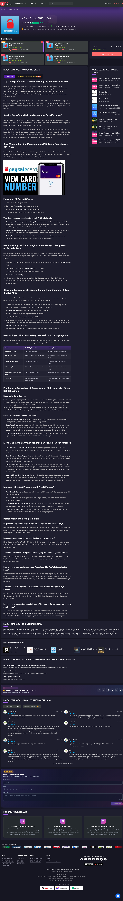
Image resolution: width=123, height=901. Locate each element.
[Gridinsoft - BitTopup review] (62, 888)
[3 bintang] (10, 789)
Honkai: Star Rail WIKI (7, 860)
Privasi (48, 860)
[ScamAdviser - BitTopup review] (47, 888)
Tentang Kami (20, 858)
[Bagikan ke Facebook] (99, 690)
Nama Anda (6, 779)
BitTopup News (5, 865)
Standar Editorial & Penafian (53, 862)
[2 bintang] (7, 789)
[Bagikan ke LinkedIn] (116, 690)
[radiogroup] (11, 713)
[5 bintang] (17, 789)
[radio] (8, 713)
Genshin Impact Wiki (7, 858)
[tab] (9, 76)
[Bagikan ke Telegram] (112, 690)
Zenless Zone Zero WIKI (8, 862)
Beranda (3, 9)
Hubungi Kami (20, 862)
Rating (5, 786)
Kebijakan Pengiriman (35, 860)
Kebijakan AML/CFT (35, 862)
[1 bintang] (4, 789)
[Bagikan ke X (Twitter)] (103, 690)
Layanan (48, 858)
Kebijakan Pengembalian (36, 858)
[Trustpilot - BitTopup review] (76, 888)
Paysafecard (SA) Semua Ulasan (62, 763)
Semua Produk (21, 863)
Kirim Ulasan (117, 803)
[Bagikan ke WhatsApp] (108, 690)
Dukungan (20, 860)
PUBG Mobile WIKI (6, 863)
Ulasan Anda (7, 792)
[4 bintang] (14, 789)
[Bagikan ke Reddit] (121, 690)
